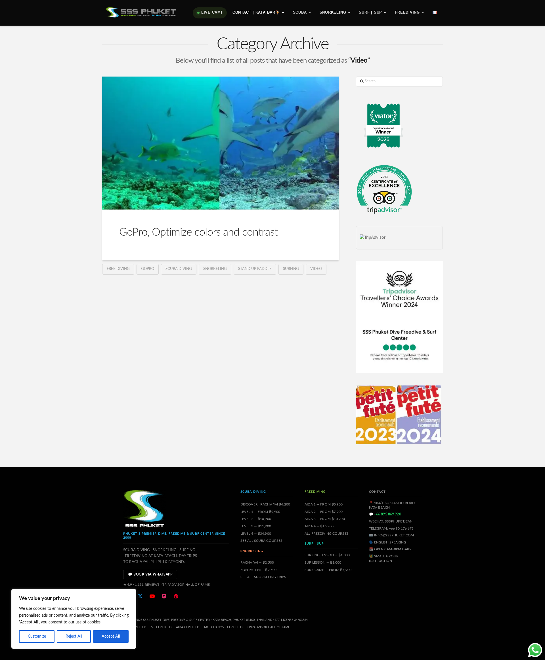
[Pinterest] (176, 596)
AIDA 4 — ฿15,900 (319, 526)
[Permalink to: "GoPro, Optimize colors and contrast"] (220, 143)
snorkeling (215, 269)
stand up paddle (255, 269)
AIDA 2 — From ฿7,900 (324, 511)
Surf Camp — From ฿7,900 (328, 570)
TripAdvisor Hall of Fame (268, 627)
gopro (147, 269)
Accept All (111, 636)
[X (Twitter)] (140, 596)
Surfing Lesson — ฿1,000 (327, 555)
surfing (291, 269)
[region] (73, 619)
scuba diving (178, 269)
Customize (37, 636)
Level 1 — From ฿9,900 (260, 511)
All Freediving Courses (327, 533)
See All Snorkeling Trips (263, 577)
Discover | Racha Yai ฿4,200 (265, 504)
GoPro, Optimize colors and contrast (198, 232)
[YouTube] (152, 596)
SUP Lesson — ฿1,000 (323, 562)
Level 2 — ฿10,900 (255, 519)
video (316, 269)
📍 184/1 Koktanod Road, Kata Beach (392, 505)
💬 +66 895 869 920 (385, 514)
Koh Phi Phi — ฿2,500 (258, 570)
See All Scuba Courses (261, 540)
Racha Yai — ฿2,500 (257, 562)
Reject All (74, 636)
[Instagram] (164, 596)
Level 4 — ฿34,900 (255, 533)
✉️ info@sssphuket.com (391, 535)
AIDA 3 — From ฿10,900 (325, 519)
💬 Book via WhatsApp (150, 574)
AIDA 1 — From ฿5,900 (324, 504)
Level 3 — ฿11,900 (255, 526)
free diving (118, 269)
